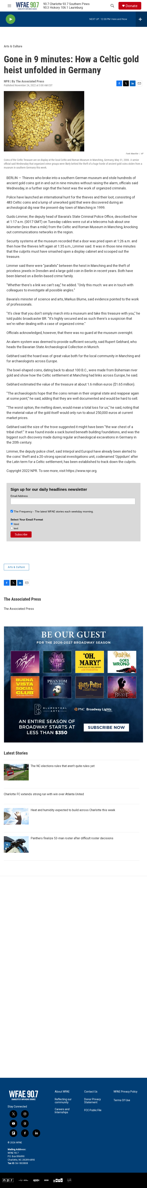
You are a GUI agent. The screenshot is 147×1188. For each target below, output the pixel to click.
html (16, 524)
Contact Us (90, 1091)
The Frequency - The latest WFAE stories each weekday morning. (53, 511)
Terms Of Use (122, 1100)
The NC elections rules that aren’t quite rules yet (63, 766)
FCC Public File (92, 1110)
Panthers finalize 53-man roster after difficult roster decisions (72, 838)
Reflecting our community (63, 1101)
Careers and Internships (62, 1111)
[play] (10, 19)
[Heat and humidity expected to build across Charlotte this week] (16, 816)
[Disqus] (73, 928)
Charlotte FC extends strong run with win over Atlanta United (44, 794)
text (15, 528)
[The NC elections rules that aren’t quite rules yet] (16, 772)
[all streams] (141, 19)
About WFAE (62, 1091)
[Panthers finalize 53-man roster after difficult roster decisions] (16, 844)
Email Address (19, 495)
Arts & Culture (13, 46)
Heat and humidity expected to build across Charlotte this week (73, 810)
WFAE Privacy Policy (125, 1091)
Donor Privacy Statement (92, 1101)
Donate (131, 6)
